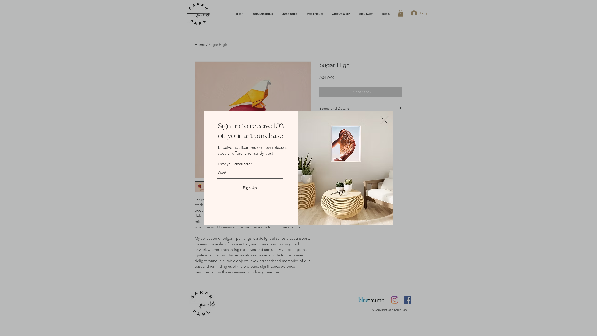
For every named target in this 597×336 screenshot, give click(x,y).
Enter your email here (234, 164)
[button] (384, 120)
